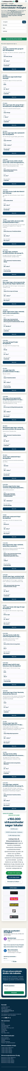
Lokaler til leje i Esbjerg (6, 1052)
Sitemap (3, 1031)
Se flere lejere (14, 887)
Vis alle (14, 961)
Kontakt (3, 1024)
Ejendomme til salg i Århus (7, 1058)
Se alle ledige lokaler (14, 877)
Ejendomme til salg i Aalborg (7, 1061)
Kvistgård (11, 3)
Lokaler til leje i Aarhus (6, 1048)
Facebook (2, 1018)
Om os (2, 1022)
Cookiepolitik (4, 1030)
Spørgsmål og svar (5, 1039)
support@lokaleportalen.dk (7, 1010)
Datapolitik (3, 1029)
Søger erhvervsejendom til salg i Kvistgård (14, 944)
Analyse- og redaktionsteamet (8, 1042)
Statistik (3, 1040)
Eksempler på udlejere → (14, 881)
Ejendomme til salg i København (8, 1057)
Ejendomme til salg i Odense (7, 1060)
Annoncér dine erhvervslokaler (14, 39)
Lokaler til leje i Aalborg (6, 1051)
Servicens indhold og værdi (7, 1027)
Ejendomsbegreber (5, 1041)
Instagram (4, 1018)
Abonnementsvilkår (5, 1025)
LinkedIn (10, 1018)
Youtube (6, 1018)
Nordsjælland (4, 3)
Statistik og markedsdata (10, 956)
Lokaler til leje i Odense (6, 1050)
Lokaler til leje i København (7, 1047)
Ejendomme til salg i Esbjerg (7, 1062)
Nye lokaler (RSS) (5, 1032)
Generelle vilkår (4, 1026)
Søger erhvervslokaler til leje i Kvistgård (13, 946)
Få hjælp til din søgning (14, 872)
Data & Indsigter (5, 1037)
